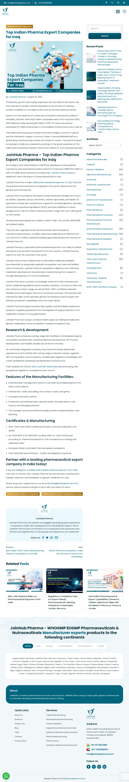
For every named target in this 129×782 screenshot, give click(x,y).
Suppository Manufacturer (100, 249)
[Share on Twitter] (47, 537)
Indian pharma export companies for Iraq (62, 494)
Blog (16, 728)
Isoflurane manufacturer (99, 184)
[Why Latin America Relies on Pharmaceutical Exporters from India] (24, 580)
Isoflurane (91, 179)
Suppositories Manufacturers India (61, 728)
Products (19, 719)
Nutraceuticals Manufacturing (59, 719)
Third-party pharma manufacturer (97, 261)
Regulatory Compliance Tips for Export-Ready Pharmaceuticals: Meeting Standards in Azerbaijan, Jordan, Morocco (62, 602)
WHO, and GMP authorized (44, 366)
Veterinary (92, 273)
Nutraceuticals (94, 189)
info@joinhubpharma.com (64, 483)
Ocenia (100, 646)
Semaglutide (93, 244)
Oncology (91, 194)
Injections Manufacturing (99, 174)
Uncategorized (94, 268)
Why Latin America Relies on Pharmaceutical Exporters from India (24, 599)
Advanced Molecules (97, 159)
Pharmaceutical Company (100, 215)
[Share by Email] (56, 537)
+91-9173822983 (99, 744)
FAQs (17, 732)
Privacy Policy (21, 741)
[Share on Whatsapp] (51, 537)
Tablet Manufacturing (97, 254)
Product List (20, 723)
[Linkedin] (124, 3)
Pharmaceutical (94, 209)
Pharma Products (95, 204)
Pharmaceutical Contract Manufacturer (99, 222)
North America (65, 646)
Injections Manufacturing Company (62, 732)
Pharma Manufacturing (56, 736)
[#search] (124, 11)
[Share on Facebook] (43, 537)
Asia (38, 646)
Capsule (91, 164)
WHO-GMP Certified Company (102, 287)
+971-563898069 (99, 749)
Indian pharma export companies (22, 494)
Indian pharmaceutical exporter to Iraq (52, 182)
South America (84, 646)
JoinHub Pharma (17, 97)
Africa (28, 646)
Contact (18, 736)
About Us (19, 715)
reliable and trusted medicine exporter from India (52, 470)
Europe (49, 646)
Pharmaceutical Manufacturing (102, 233)
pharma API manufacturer (100, 199)
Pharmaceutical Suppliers (99, 239)
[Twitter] (112, 3)
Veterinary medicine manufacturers (97, 280)
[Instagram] (118, 3)
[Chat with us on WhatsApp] (6, 775)
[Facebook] (106, 3)
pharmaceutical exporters (19, 26)
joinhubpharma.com (76, 778)
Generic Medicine (95, 169)
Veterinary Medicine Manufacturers (61, 745)
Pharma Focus (52, 741)
